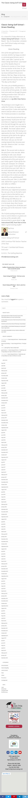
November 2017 (4, 452)
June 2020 (3, 388)
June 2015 (3, 524)
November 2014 (4, 541)
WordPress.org (4, 692)
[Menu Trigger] (24, 4)
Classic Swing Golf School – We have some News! (14, 276)
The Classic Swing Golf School (12, 3)
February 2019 (4, 415)
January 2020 (4, 395)
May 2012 (3, 615)
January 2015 (4, 536)
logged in (13, 299)
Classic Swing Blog (5, 667)
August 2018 (3, 430)
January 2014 (4, 566)
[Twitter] (12, 752)
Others (2, 675)
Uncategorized (22, 31)
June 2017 (3, 464)
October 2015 (4, 514)
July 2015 (3, 521)
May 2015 (3, 526)
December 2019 (4, 397)
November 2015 (4, 511)
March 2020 (3, 390)
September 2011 (4, 635)
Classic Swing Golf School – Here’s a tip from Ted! (14, 285)
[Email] (25, 796)
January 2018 (4, 447)
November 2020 (4, 375)
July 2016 (3, 492)
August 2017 (3, 459)
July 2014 (3, 551)
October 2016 (4, 484)
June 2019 (3, 407)
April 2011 (3, 648)
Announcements (4, 665)
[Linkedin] (16, 752)
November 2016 (4, 482)
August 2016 (3, 489)
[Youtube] (20, 752)
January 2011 (4, 655)
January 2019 (4, 417)
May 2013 (3, 586)
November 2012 (4, 601)
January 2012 (4, 625)
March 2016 (3, 502)
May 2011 (3, 645)
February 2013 (4, 593)
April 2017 (3, 469)
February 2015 (4, 534)
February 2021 (4, 370)
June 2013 (3, 583)
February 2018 (4, 445)
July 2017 (3, 462)
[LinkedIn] (19, 796)
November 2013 (4, 571)
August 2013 (3, 578)
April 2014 (3, 558)
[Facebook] (8, 752)
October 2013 (4, 573)
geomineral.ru (4, 350)
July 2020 (3, 385)
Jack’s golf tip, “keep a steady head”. (12, 347)
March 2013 (3, 591)
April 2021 (3, 365)
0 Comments (5, 32)
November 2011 (4, 630)
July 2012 (3, 610)
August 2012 (3, 608)
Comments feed (4, 690)
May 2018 (3, 437)
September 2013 (4, 576)
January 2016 (4, 506)
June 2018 (3, 435)
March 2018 (3, 442)
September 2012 (4, 605)
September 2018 (4, 427)
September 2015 (4, 516)
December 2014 (4, 539)
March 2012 (3, 620)
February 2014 (4, 563)
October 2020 (4, 378)
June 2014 (3, 553)
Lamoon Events (4, 670)
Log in (2, 687)
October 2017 (4, 454)
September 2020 (4, 380)
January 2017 (4, 477)
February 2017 (4, 474)
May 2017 (3, 467)
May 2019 (3, 410)
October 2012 (4, 603)
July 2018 (3, 432)
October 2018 (4, 425)
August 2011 (3, 638)
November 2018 (4, 422)
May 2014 (3, 556)
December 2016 (4, 479)
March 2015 (3, 531)
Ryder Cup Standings (5, 343)
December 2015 (4, 509)
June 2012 (3, 613)
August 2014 (3, 549)
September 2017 (4, 457)
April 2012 (3, 618)
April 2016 (3, 499)
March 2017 (3, 472)
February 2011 (4, 652)
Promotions (3, 677)
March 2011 (3, 650)
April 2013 (3, 588)
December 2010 (4, 657)
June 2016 (3, 494)
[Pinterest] (14, 796)
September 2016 (4, 487)
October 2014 (4, 544)
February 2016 (4, 504)
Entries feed (3, 688)
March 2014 (3, 561)
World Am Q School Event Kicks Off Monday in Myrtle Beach (13, 323)
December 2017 (4, 449)
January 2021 (4, 373)
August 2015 (3, 519)
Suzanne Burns (5, 31)
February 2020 (4, 393)
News (2, 672)
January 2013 (4, 596)
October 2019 (4, 402)
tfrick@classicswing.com (9, 257)
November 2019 (4, 400)
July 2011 (3, 640)
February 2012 (4, 623)
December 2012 (4, 598)
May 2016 (3, 497)
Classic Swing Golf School (10, 39)
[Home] (1, 16)
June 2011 (3, 643)
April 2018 (3, 440)
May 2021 (3, 363)
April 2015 (3, 529)
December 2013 (4, 568)
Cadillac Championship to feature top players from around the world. (14, 267)
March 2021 (3, 368)
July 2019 (3, 405)
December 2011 (4, 628)
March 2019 (3, 412)
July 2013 (3, 581)
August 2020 (3, 383)
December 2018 (4, 420)
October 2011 (4, 633)
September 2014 (4, 546)
